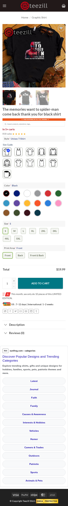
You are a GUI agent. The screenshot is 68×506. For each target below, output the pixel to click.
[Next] (60, 55)
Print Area (13, 248)
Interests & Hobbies (34, 422)
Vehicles (34, 430)
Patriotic (34, 464)
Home (24, 17)
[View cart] (64, 5)
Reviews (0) (16, 333)
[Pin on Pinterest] (26, 311)
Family (34, 406)
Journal (34, 389)
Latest (34, 381)
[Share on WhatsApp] (5, 311)
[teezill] (34, 6)
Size (7, 223)
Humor (34, 439)
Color (11, 185)
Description (17, 324)
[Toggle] (5, 325)
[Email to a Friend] (20, 311)
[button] (4, 6)
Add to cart (40, 283)
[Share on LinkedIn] (31, 311)
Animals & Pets (34, 480)
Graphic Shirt (39, 17)
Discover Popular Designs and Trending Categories (30, 358)
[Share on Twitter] (15, 311)
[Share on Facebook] (10, 311)
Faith (34, 397)
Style (14, 138)
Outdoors (34, 455)
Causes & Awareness (34, 414)
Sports (34, 472)
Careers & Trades (34, 447)
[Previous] (8, 55)
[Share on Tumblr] (36, 311)
